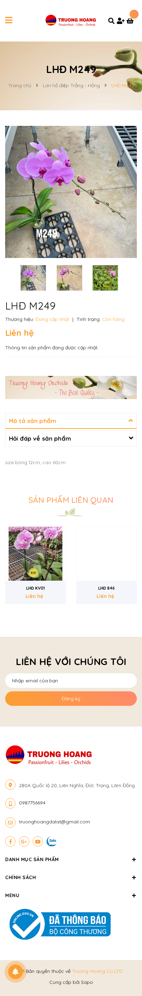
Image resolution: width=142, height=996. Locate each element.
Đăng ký (71, 698)
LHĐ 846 (106, 588)
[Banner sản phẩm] (71, 387)
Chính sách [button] (20, 877)
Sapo (87, 982)
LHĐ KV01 (35, 588)
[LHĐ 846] (106, 554)
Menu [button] (12, 895)
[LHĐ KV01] (35, 554)
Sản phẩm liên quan (71, 500)
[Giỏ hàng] (131, 21)
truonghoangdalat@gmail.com (54, 822)
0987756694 (32, 803)
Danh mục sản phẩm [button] (32, 859)
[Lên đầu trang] (125, 972)
